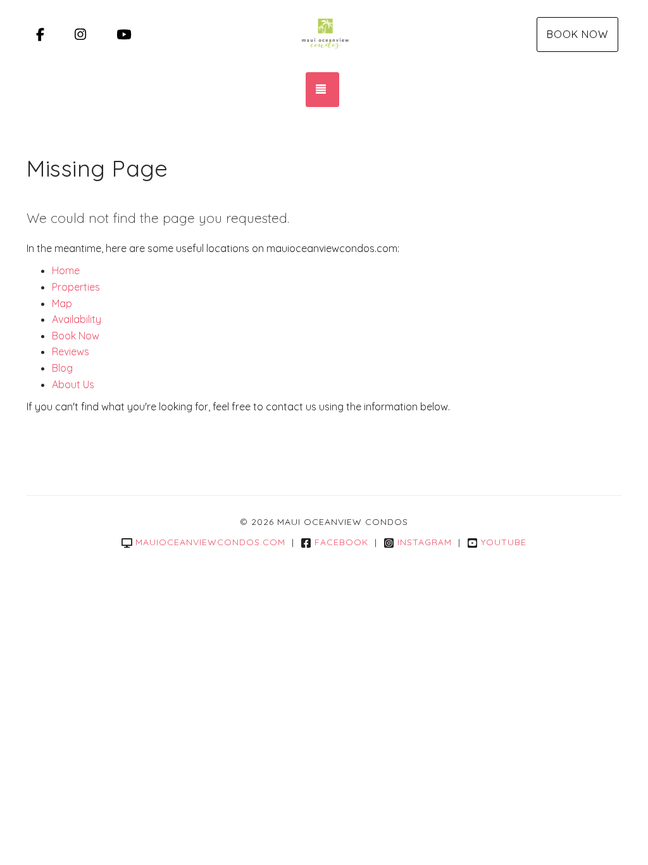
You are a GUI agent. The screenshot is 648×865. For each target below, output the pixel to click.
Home (66, 270)
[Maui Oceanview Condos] (324, 34)
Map (62, 303)
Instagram (424, 542)
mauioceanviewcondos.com (210, 542)
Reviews (70, 351)
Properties (76, 287)
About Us (73, 384)
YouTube (503, 542)
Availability (76, 319)
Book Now (577, 34)
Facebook (341, 542)
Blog (62, 368)
